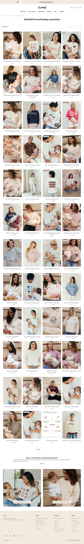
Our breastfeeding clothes (41, 518)
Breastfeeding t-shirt (40, 520)
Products (37, 515)
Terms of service (75, 524)
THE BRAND (61, 11)
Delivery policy (75, 520)
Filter (80, 26)
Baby (37, 526)
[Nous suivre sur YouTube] (14, 536)
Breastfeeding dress (40, 524)
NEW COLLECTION (31, 11)
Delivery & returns (58, 531)
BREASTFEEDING (41, 11)
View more (42, 463)
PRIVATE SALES (23, 11)
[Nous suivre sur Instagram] (7, 536)
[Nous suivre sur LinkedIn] (21, 536)
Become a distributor (58, 518)
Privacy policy (75, 531)
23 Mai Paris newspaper (59, 529)
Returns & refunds (75, 518)
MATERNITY (49, 11)
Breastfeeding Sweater (40, 522)
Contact (73, 529)
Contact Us (56, 526)
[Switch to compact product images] (7, 26)
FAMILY (55, 11)
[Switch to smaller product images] (4, 26)
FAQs (55, 520)
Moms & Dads (38, 529)
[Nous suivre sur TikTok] (17, 536)
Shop (7, 15)
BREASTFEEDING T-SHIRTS (22, 502)
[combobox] (19, 2)
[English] (18, 2)
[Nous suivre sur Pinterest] (10, 536)
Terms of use (74, 526)
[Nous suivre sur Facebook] (3, 536)
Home (4, 15)
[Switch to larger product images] (2, 26)
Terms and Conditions (76, 522)
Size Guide (56, 522)
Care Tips (56, 524)
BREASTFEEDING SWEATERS (61, 502)
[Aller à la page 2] (46, 447)
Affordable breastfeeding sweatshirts (17, 15)
